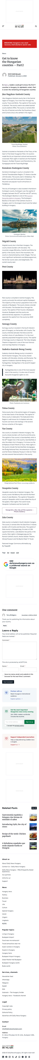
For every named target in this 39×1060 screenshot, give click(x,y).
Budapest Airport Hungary (11, 956)
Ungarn (4, 917)
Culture (4, 907)
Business (5, 898)
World (4, 914)
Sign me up (29, 722)
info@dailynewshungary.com (12, 1029)
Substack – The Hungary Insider (13, 992)
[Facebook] (6, 1057)
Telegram (5, 983)
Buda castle (6, 966)
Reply (5, 625)
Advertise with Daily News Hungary (14, 1015)
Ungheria (5, 920)
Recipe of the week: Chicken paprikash (14, 835)
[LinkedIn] (3, 1057)
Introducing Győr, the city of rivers (14, 825)
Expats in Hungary (8, 950)
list (8, 553)
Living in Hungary (8, 934)
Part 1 (6, 85)
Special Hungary (7, 911)
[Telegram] (23, 1057)
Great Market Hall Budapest (11, 959)
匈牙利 (4, 923)
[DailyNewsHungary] (19, 26)
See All (34, 808)
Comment (6, 640)
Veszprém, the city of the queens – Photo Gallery (19, 511)
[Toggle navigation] (3, 26)
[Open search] (36, 26)
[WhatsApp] (19, 1057)
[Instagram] (10, 1057)
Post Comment (8, 682)
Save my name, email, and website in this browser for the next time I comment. (19, 675)
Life (3, 904)
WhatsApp (5, 980)
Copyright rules (7, 1006)
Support (5, 881)
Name (5, 666)
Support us (14, 744)
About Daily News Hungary (11, 863)
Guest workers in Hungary (11, 947)
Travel (4, 901)
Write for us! (6, 878)
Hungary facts (7, 953)
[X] (13, 1057)
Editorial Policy (7, 1012)
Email (22, 666)
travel (13, 553)
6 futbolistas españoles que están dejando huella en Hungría (13, 845)
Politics (4, 895)
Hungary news (7, 891)
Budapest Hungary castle (11, 963)
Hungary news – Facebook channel (14, 995)
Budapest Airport (8, 937)
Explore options (16, 699)
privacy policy (19, 725)
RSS (3, 989)
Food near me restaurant (10, 940)
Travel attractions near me (11, 943)
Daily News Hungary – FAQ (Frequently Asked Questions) (17, 870)
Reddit (4, 986)
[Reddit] (26, 1057)
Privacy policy (7, 1009)
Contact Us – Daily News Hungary (13, 866)
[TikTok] (16, 1057)
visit (17, 553)
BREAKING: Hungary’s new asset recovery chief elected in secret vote (17, 44)
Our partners (6, 875)
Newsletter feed (7, 976)
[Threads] (29, 1057)
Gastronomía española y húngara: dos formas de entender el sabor (12, 817)
